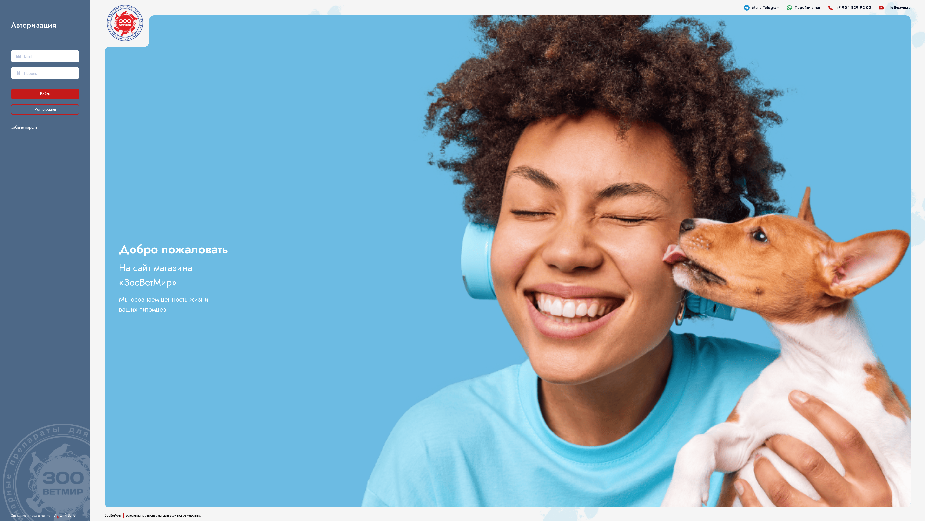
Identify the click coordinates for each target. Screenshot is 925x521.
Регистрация (45, 109)
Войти (45, 94)
